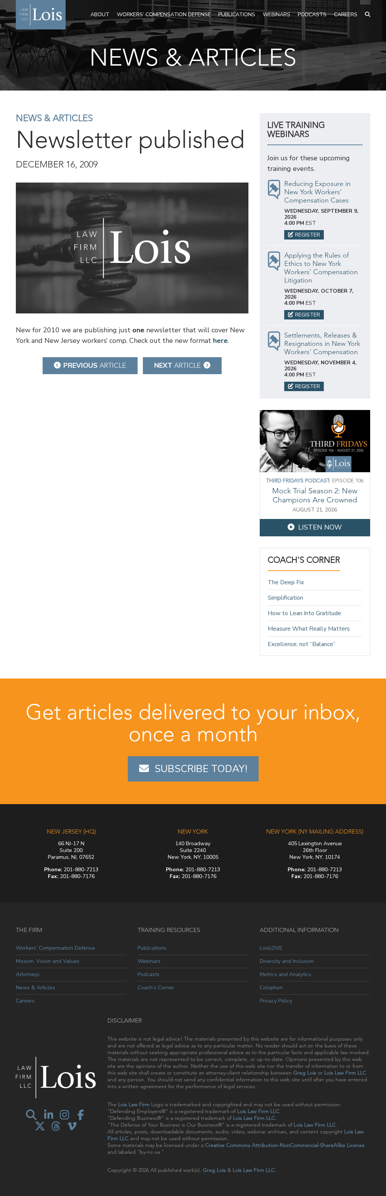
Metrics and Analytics (285, 974)
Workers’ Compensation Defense (164, 14)
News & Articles (54, 117)
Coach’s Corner (156, 987)
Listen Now (320, 527)
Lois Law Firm (134, 1104)
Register (307, 234)
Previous (94, 365)
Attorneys (28, 974)
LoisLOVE (271, 948)
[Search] (367, 14)
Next (177, 365)
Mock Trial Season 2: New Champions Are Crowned (314, 495)
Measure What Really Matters (309, 629)
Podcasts (312, 14)
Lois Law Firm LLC (345, 1072)
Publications (236, 14)
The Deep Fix (286, 582)
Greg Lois (304, 1072)
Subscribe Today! (201, 768)
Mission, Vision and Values (48, 961)
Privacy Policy (276, 1000)
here (220, 340)
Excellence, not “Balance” (301, 644)
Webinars (276, 14)
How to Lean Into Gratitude (304, 613)
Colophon (271, 987)
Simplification (285, 598)
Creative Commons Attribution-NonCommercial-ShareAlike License (285, 1145)
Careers (345, 14)
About (99, 14)
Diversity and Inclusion (287, 961)
